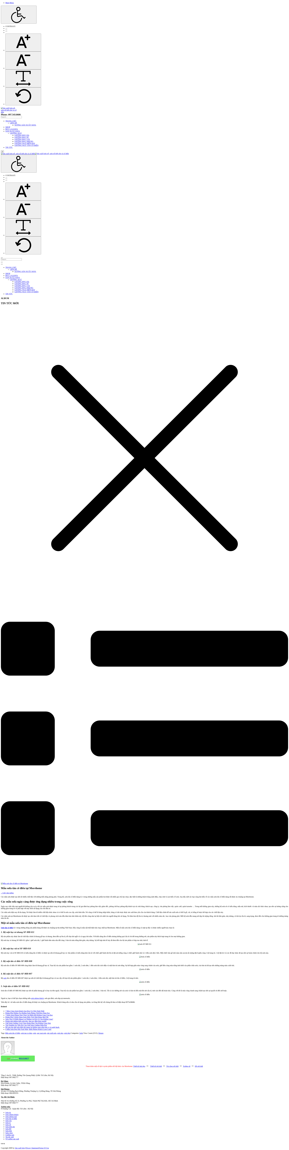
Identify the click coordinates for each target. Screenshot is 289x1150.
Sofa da (8, 1113)
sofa (4, 978)
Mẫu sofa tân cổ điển (12, 1033)
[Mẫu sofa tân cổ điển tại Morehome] (14, 883)
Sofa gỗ (8, 1125)
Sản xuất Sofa (20, 1148)
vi (2, 151)
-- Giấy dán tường (7, 893)
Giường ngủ (9, 1135)
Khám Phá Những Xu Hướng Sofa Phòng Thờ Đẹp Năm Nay (27, 1013)
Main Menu (9, 3)
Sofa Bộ (8, 1129)
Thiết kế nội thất (156, 1066)
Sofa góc (8, 1121)
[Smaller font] (23, 60)
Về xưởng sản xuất (12, 1139)
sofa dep (60, 1033)
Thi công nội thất (172, 1066)
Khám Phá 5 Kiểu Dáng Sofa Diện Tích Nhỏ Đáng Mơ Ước (27, 1017)
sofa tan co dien (26, 1033)
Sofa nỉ (7, 1123)
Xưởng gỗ (186, 1066)
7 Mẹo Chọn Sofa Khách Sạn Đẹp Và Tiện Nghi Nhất (24, 1011)
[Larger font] (23, 42)
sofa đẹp (67, 1033)
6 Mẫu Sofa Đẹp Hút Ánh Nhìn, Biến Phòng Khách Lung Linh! (28, 1029)
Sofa (81, 1033)
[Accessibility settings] (19, 15)
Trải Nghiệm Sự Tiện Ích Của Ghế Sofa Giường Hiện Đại (26, 1025)
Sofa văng (9, 1133)
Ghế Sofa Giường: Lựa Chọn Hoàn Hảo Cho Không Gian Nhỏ (28, 1023)
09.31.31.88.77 (24, 1058)
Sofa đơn (8, 1131)
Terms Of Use (44, 1148)
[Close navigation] (2, 264)
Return (101, 1033)
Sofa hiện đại (10, 1127)
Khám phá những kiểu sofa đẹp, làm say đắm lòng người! (26, 1021)
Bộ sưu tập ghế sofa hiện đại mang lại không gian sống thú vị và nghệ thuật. (32, 1027)
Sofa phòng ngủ (11, 1117)
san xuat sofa (41, 1033)
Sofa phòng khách (11, 1115)
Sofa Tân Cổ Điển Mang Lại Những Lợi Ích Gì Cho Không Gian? (29, 1019)
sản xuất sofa (51, 1033)
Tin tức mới (9, 1137)
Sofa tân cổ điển (11, 1119)
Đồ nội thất (199, 1066)
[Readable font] (23, 78)
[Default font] (23, 96)
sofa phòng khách (37, 998)
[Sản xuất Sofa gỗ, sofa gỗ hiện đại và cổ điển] (9, 112)
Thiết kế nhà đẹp (139, 1066)
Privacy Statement (32, 1148)
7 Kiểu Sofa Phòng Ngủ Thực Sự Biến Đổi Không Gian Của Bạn (29, 1015)
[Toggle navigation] (2, 262)
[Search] (2, 257)
